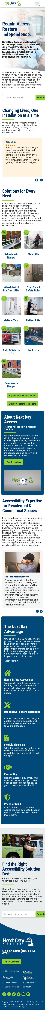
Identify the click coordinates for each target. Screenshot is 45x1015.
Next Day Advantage (27, 972)
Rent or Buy (11, 774)
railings (32, 590)
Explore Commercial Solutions (22, 404)
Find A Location (14, 462)
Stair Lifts (33, 254)
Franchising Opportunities (28, 978)
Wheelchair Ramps (11, 256)
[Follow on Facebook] (4, 994)
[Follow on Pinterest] (19, 994)
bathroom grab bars (15, 587)
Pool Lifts (33, 350)
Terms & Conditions (8, 1004)
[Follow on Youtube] (23, 994)
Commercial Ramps (11, 385)
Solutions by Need (10, 983)
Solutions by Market (11, 987)
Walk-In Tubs (11, 320)
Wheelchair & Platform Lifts (11, 289)
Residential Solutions (11, 971)
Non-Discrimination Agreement (19, 1007)
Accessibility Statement (33, 1004)
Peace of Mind (12, 804)
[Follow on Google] (28, 994)
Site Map (5, 1007)
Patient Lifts (33, 320)
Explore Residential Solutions (22, 395)
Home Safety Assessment (19, 679)
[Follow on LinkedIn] (9, 994)
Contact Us (27, 987)
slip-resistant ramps (19, 589)
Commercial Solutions (8, 978)
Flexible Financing (14, 744)
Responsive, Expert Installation (22, 712)
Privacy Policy (20, 1004)
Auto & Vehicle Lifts (11, 352)
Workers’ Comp (29, 983)
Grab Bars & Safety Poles (33, 289)
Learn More (10, 661)
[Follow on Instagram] (14, 994)
